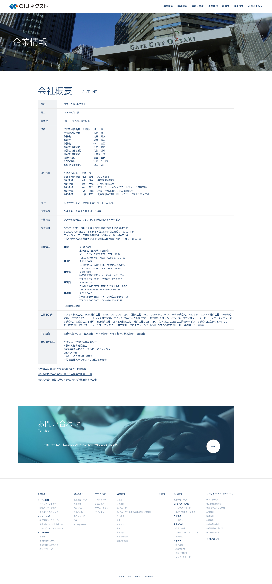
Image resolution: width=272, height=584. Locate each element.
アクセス (120, 524)
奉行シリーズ (79, 516)
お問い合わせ (255, 6)
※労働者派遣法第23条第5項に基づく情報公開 (62, 369)
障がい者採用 (181, 553)
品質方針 (210, 512)
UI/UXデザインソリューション (52, 528)
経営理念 (120, 504)
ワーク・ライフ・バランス (187, 532)
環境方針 (210, 516)
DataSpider (78, 512)
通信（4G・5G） (47, 549)
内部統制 (210, 520)
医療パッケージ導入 (48, 508)
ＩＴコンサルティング (49, 512)
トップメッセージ (183, 508)
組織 (118, 520)
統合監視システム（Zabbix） (52, 520)
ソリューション (101, 508)
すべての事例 (100, 499)
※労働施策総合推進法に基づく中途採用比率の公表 (65, 374)
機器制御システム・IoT (49, 544)
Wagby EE (78, 508)
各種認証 (120, 532)
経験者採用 (180, 549)
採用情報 (239, 6)
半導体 (42, 536)
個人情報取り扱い (213, 532)
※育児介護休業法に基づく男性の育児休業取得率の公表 (67, 379)
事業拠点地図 (73, 306)
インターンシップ (183, 557)
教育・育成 (180, 528)
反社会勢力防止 (213, 524)
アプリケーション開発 (49, 504)
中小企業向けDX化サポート (51, 524)
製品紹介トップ (80, 499)
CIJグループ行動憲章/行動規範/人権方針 (134, 512)
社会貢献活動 (122, 540)
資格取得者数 (122, 536)
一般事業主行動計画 (214, 528)
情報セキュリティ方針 (215, 508)
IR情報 (226, 6)
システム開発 (100, 504)
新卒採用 (179, 544)
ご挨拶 (119, 499)
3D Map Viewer (80, 524)
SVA (75, 520)
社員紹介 (179, 520)
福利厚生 (179, 536)
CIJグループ (122, 508)
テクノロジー (100, 512)
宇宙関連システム (47, 540)
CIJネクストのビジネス (185, 512)
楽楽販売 (77, 504)
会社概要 (120, 516)
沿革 (118, 528)
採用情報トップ (180, 499)
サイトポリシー (213, 499)
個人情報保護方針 (213, 504)
